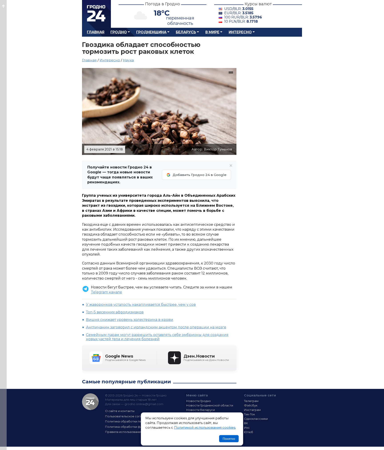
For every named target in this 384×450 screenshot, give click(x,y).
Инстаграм (252, 410)
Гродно (118, 32)
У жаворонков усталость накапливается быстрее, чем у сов (141, 304)
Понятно (229, 438)
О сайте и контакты (119, 411)
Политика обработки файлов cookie (132, 426)
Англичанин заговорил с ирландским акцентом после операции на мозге (156, 327)
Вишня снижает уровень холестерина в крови (129, 320)
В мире (212, 32)
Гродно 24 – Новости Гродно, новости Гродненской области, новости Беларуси (96, 14)
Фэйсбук (250, 405)
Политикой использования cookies (204, 427)
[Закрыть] (231, 166)
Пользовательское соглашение (129, 416)
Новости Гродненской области (209, 405)
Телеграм (251, 401)
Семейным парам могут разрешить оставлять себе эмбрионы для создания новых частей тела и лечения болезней (157, 337)
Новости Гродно (198, 401)
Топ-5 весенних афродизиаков (115, 312)
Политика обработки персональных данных (138, 421)
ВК (246, 423)
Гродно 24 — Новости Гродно (90, 401)
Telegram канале (106, 292)
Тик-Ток (249, 414)
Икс (247, 427)
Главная (95, 32)
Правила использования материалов (133, 432)
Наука (128, 60)
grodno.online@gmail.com (143, 404)
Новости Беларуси (200, 410)
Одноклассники (256, 418)
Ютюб (248, 432)
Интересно (240, 32)
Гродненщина (151, 32)
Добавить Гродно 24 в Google (199, 175)
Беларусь (186, 32)
